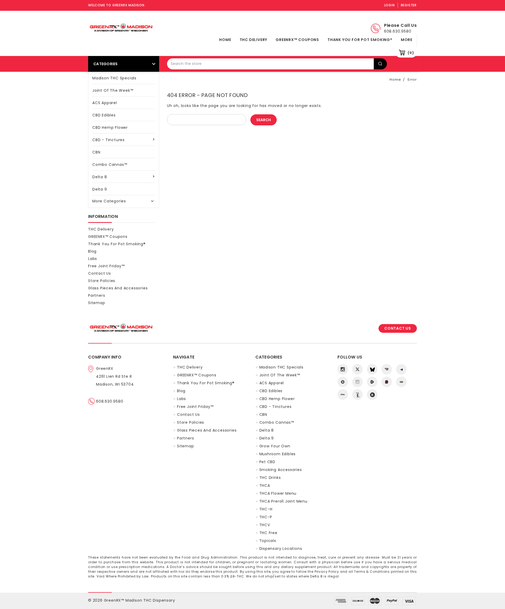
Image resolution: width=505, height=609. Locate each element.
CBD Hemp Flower (110, 127)
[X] (357, 369)
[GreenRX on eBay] (342, 394)
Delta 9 (99, 189)
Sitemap (96, 302)
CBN (96, 152)
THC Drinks (270, 477)
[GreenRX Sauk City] (342, 382)
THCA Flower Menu (278, 493)
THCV (264, 525)
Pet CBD (267, 461)
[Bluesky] (372, 369)
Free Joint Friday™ (106, 266)
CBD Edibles (104, 115)
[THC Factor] (357, 382)
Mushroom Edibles (277, 454)
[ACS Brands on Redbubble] (372, 394)
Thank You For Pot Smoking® (359, 39)
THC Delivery (253, 39)
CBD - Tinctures (108, 139)
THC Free (268, 532)
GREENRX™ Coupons (297, 39)
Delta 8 (99, 177)
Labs (92, 258)
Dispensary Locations (280, 548)
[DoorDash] (386, 369)
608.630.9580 (109, 401)
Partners (96, 295)
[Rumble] (372, 382)
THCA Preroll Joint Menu (283, 501)
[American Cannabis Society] (386, 382)
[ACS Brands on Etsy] (357, 394)
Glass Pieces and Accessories (118, 288)
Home (225, 39)
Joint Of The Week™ (112, 90)
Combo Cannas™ (109, 164)
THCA (264, 485)
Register (409, 5)
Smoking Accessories (280, 469)
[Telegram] (401, 369)
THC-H (265, 509)
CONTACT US (397, 328)
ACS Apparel (104, 102)
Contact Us (99, 273)
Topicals (267, 540)
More (406, 39)
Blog (92, 251)
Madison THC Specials (114, 78)
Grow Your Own (274, 446)
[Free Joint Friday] (401, 382)
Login (389, 5)
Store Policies (101, 280)
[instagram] (342, 369)
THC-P (265, 517)
